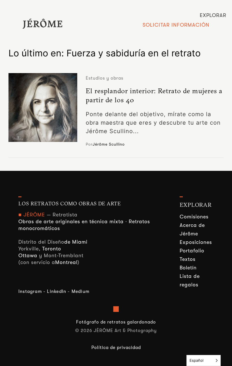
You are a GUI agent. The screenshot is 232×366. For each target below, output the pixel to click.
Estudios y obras (104, 78)
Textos (188, 259)
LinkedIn (56, 291)
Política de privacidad (116, 347)
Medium (80, 291)
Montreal (66, 262)
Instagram (30, 291)
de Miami (75, 242)
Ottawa (27, 255)
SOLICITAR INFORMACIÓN (176, 25)
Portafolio (192, 251)
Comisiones (194, 217)
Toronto (51, 249)
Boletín (188, 268)
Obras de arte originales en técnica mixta (71, 221)
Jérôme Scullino (109, 144)
